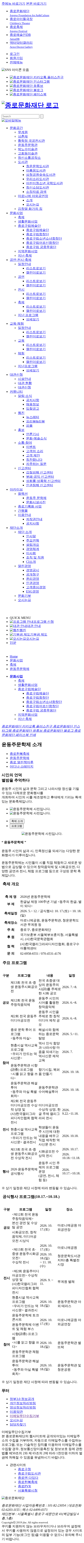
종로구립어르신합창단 (42, 242)
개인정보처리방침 (23, 1403)
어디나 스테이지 (21, 766)
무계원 (23, 132)
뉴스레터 (32, 417)
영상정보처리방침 (23, 1407)
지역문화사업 (28, 251)
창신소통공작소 (29, 157)
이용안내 (24, 515)
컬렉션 (23, 493)
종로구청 (24, 1469)
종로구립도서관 (29, 1473)
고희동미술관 (28, 153)
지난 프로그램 (28, 315)
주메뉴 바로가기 (13, 3)
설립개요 (32, 544)
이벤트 (31, 447)
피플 (29, 425)
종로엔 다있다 (28, 1477)
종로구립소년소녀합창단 (44, 238)
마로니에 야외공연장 (33, 196)
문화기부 (24, 595)
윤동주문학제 (19, 669)
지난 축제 (25, 255)
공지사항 (32, 400)
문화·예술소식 (36, 438)
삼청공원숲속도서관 (40, 174)
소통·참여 (25, 442)
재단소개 (16, 527)
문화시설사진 (36, 502)
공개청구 (32, 574)
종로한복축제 (19, 753)
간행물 (23, 510)
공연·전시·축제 (20, 259)
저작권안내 (34, 519)
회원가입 (16, 58)
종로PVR (24, 1486)
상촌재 (23, 136)
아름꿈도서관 (36, 170)
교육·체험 (17, 323)
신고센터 (24, 468)
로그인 (15, 53)
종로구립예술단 (29, 225)
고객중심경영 (36, 587)
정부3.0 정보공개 (22, 1399)
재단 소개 (25, 532)
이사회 (31, 553)
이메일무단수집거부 (24, 1416)
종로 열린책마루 (21, 762)
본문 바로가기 (36, 3)
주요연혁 (32, 540)
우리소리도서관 (37, 179)
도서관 (23, 162)
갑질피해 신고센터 (39, 472)
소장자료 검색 (36, 191)
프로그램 (16, 825)
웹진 (21, 413)
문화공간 (16, 128)
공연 (21, 276)
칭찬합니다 (34, 459)
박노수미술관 (28, 149)
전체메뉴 (16, 62)
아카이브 (16, 489)
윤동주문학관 (28, 145)
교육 (21, 340)
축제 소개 (17, 821)
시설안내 (24, 379)
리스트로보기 (36, 268)
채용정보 (32, 404)
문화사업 (16, 213)
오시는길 (32, 204)
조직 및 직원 (35, 557)
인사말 (31, 536)
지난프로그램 (28, 366)
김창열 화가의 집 (30, 208)
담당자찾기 (18, 1424)
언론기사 (32, 434)
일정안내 (24, 264)
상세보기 (32, 319)
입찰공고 (32, 408)
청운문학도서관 (37, 166)
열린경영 (24, 566)
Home (14, 656)
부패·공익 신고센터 (40, 476)
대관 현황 (25, 383)
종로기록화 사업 (30, 506)
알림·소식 (25, 396)
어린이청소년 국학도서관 (44, 183)
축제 (21, 217)
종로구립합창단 (37, 234)
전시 (21, 289)
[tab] (46, 821)
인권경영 (32, 583)
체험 (21, 353)
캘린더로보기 (36, 272)
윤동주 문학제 (36, 498)
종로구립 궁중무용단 (41, 247)
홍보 (21, 430)
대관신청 (16, 374)
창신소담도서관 (37, 187)
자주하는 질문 (36, 464)
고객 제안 (33, 455)
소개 (29, 200)
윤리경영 (32, 578)
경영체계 (32, 549)
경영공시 (32, 570)
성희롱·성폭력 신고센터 (43, 481)
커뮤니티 (16, 391)
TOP (13, 642)
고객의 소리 (34, 451)
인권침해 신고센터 (39, 485)
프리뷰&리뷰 (35, 421)
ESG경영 (32, 591)
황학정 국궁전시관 (31, 140)
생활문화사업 (28, 221)
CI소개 (31, 561)
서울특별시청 (28, 1490)
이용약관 (16, 1411)
